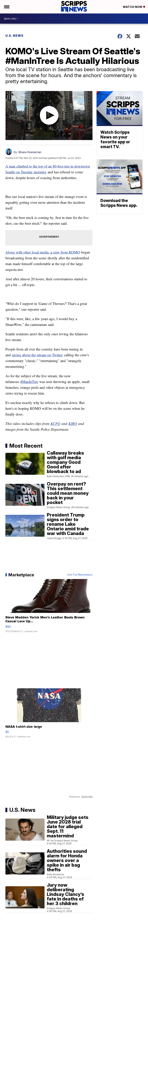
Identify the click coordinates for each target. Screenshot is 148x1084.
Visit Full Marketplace (79, 574)
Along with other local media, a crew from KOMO (42, 252)
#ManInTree (29, 381)
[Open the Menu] (6, 6)
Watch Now (133, 7)
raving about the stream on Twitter (37, 354)
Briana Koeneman (29, 152)
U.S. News (14, 36)
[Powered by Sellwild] (86, 796)
